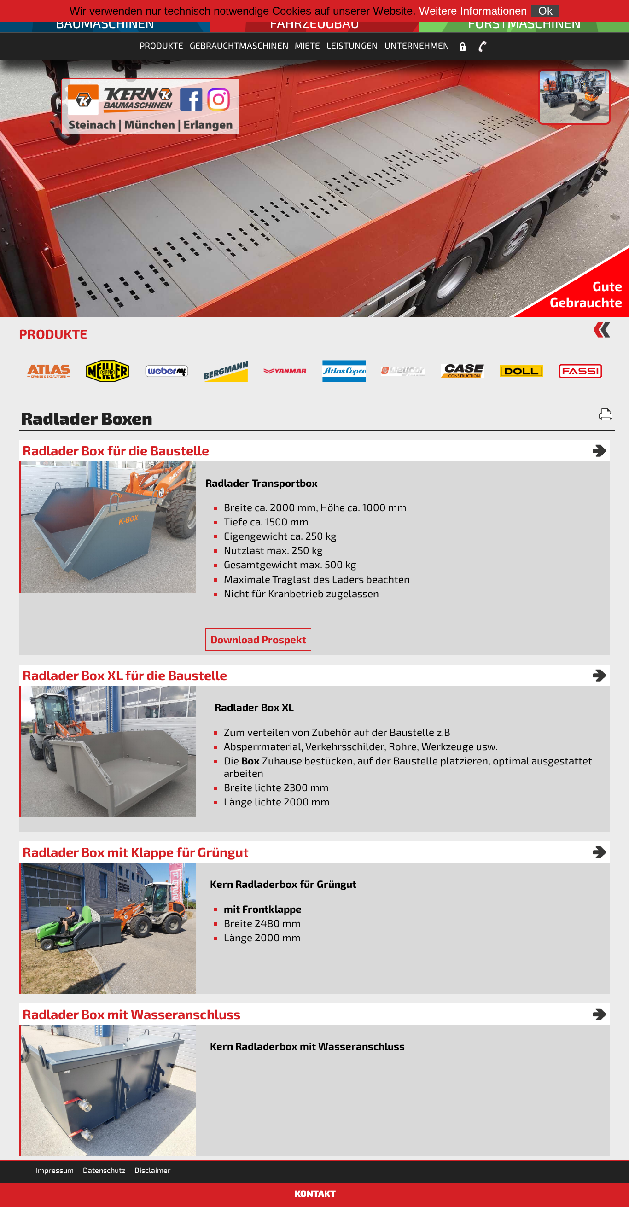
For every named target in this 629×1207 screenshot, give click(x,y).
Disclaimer (152, 1170)
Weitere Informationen (473, 11)
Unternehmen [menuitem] (416, 45)
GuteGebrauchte (586, 294)
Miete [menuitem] (307, 45)
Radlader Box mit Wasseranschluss (131, 1014)
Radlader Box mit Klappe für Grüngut (136, 852)
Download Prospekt (258, 639)
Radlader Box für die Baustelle (116, 450)
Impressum (55, 1170)
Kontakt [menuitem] (482, 46)
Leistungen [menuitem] (352, 45)
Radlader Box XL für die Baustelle (125, 675)
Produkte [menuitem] (161, 45)
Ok (545, 11)
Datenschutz (104, 1170)
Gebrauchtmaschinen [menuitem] (239, 45)
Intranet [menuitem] (462, 46)
